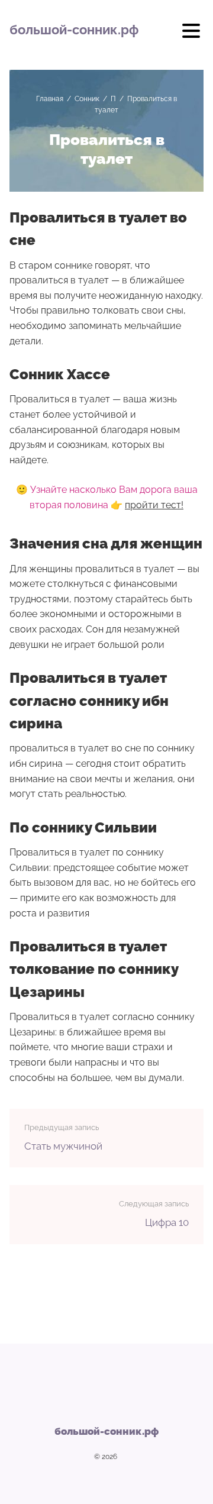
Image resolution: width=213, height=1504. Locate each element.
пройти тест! (154, 505)
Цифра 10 (167, 1222)
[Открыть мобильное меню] (191, 35)
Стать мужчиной (63, 1146)
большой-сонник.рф (73, 29)
